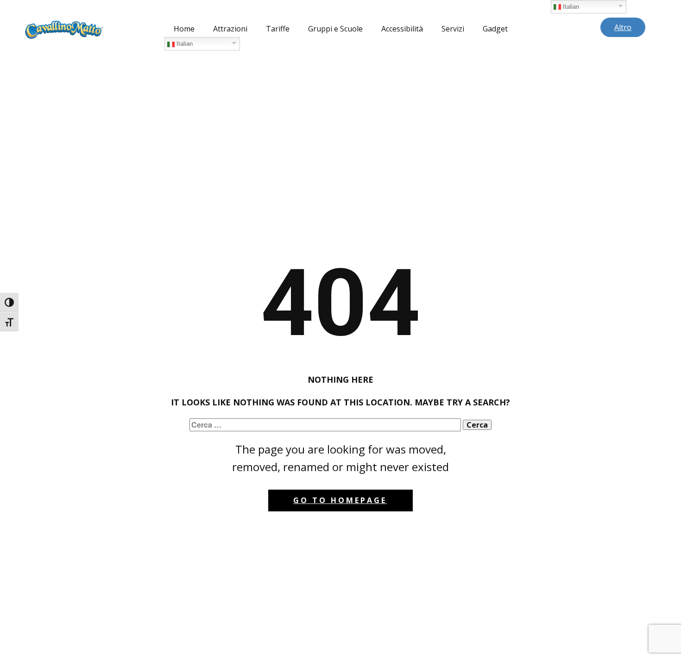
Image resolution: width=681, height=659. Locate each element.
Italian (184, 43)
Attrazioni (230, 29)
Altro (622, 27)
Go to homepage (340, 500)
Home (184, 29)
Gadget (495, 29)
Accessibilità (402, 29)
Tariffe (278, 29)
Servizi (452, 29)
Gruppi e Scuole (335, 29)
